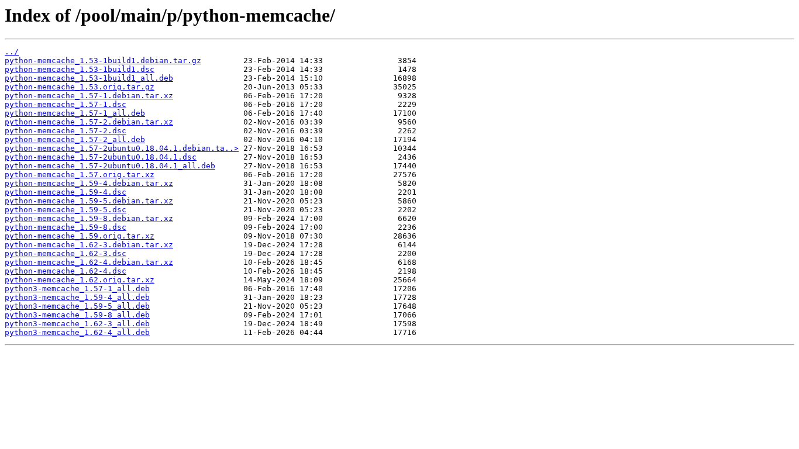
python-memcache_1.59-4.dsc (65, 192)
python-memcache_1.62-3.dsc (65, 253)
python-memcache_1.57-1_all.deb (75, 113)
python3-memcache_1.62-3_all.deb (77, 323)
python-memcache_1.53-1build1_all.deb (89, 78)
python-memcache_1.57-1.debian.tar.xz (89, 95)
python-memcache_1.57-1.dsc (65, 104)
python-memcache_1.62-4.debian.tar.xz (89, 262)
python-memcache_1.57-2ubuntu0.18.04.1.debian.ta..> (122, 148)
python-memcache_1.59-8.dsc (65, 227)
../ (12, 51)
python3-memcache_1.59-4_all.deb (77, 297)
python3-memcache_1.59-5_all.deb (77, 306)
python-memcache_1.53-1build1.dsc (79, 69)
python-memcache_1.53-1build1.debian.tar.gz (103, 60)
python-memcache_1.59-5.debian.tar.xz (89, 200)
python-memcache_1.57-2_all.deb (75, 139)
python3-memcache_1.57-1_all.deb (77, 288)
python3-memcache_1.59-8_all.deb (77, 314)
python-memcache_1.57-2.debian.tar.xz (89, 122)
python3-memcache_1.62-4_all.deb (77, 332)
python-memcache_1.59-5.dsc (65, 209)
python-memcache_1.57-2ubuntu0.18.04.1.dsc (101, 157)
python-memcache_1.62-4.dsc (65, 271)
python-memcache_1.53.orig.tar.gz (79, 86)
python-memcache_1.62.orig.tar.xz (79, 279)
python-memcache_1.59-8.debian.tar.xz (89, 218)
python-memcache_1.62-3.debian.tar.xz (89, 244)
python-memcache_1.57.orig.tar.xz (79, 174)
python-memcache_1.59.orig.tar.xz (79, 236)
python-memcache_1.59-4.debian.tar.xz (89, 183)
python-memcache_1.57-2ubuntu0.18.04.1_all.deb (110, 165)
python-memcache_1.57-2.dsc (65, 130)
